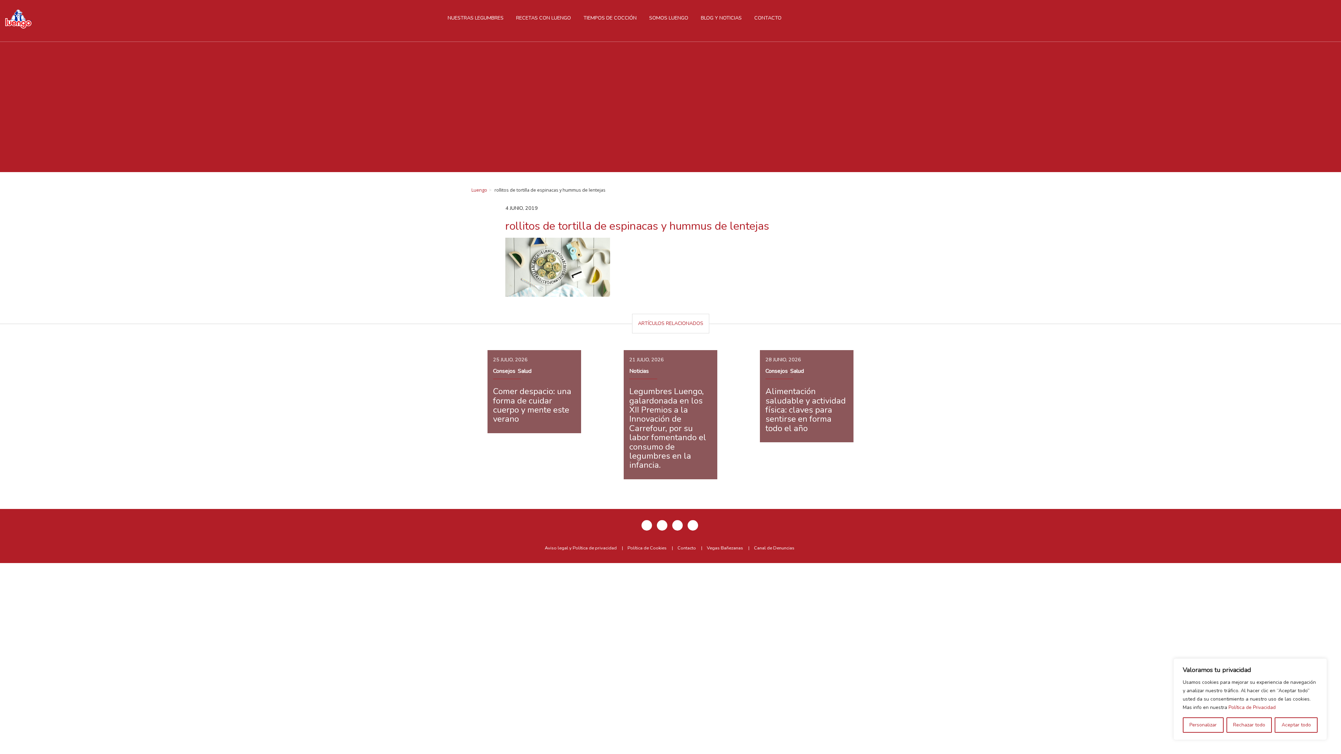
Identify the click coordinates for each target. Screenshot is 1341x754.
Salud (525, 371)
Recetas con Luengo (543, 17)
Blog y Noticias (721, 17)
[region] (1250, 699)
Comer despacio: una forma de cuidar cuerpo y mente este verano (532, 405)
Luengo (479, 190)
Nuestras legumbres (476, 17)
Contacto (768, 17)
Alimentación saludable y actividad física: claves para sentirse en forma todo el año (805, 410)
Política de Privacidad (1252, 707)
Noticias (639, 371)
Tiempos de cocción (610, 17)
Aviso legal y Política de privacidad (581, 548)
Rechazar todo (1249, 725)
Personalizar (1203, 725)
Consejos (504, 371)
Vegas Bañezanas (725, 548)
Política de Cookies (647, 548)
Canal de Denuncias (774, 548)
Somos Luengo (668, 17)
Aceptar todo (1296, 725)
